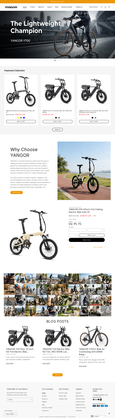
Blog (43, 405)
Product (32, 7)
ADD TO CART (21, 121)
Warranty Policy (80, 399)
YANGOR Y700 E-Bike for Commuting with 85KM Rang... (92, 352)
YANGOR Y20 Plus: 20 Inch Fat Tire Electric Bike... (19, 350)
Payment (78, 393)
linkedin (101, 400)
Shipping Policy (80, 405)
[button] (32, 7)
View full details (98, 247)
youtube (98, 400)
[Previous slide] (51, 60)
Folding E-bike (63, 399)
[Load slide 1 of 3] (55, 60)
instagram (96, 400)
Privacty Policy (80, 402)
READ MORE (10, 363)
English (96, 416)
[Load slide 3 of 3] (60, 60)
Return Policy (80, 396)
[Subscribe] (31, 400)
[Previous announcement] (4, 1)
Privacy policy (71, 416)
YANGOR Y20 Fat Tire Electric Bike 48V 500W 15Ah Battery (57, 111)
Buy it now (86, 240)
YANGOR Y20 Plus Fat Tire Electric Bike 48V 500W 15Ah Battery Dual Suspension (93, 111)
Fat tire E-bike (63, 393)
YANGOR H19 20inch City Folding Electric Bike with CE (20, 111)
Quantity (71, 227)
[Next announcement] (110, 1)
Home (44, 393)
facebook (94, 400)
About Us (44, 399)
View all (57, 129)
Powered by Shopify (61, 416)
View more (16, 192)
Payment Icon (100, 406)
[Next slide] (64, 60)
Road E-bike (62, 396)
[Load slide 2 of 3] (57, 60)
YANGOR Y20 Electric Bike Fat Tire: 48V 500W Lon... (56, 350)
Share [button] (72, 247)
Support (49, 7)
